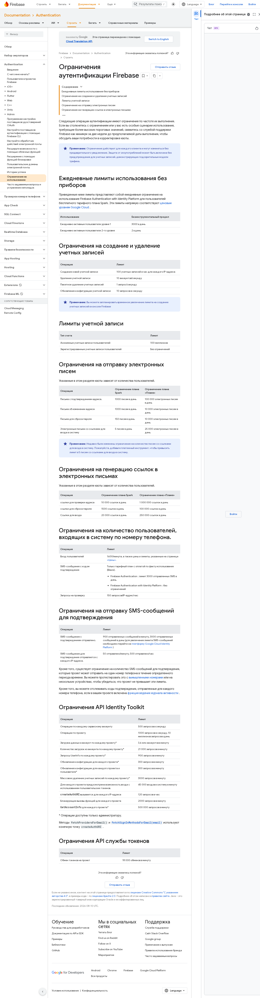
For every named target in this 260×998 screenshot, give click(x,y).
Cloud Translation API (79, 41)
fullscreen (254, 14)
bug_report (248, 14)
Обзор (8, 22)
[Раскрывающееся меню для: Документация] (100, 4)
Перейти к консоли (231, 4)
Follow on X (104, 943)
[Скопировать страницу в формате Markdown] (154, 76)
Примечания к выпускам (159, 944)
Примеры (150, 22)
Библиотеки (58, 944)
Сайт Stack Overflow (157, 933)
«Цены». (112, 560)
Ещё (110, 4)
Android (95, 970)
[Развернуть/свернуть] (81, 86)
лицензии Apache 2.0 (103, 896)
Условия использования (65, 990)
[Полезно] (172, 53)
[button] (21, 55)
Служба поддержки (157, 927)
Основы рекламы (29, 22)
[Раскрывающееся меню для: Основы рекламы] (44, 23)
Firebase (63, 53)
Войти (252, 4)
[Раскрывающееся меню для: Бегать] (70, 4)
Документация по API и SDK (67, 933)
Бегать (62, 4)
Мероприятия (106, 955)
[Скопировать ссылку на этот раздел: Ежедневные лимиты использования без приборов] (89, 185)
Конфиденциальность (95, 990)
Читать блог (105, 932)
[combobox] (149, 4)
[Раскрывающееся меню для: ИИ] (59, 23)
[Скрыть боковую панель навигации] (42, 991)
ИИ (53, 22)
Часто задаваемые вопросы (161, 956)
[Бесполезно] (177, 53)
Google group (153, 939)
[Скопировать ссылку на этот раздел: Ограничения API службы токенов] (152, 841)
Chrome (112, 970)
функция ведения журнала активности (153, 693)
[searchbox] (23, 34)
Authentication (48, 15)
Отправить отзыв (165, 67)
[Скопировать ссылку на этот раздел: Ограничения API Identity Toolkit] (147, 708)
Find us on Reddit (107, 938)
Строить (41, 4)
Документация (87, 4)
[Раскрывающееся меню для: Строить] (51, 4)
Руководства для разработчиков (70, 927)
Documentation (17, 15)
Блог (211, 4)
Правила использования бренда (163, 950)
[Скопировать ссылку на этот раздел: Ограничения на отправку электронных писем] (79, 372)
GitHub (56, 950)
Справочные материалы (123, 22)
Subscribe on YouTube (110, 949)
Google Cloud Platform (153, 970)
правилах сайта (160, 896)
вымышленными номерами (146, 677)
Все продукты (99, 976)
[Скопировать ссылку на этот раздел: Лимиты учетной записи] (127, 324)
